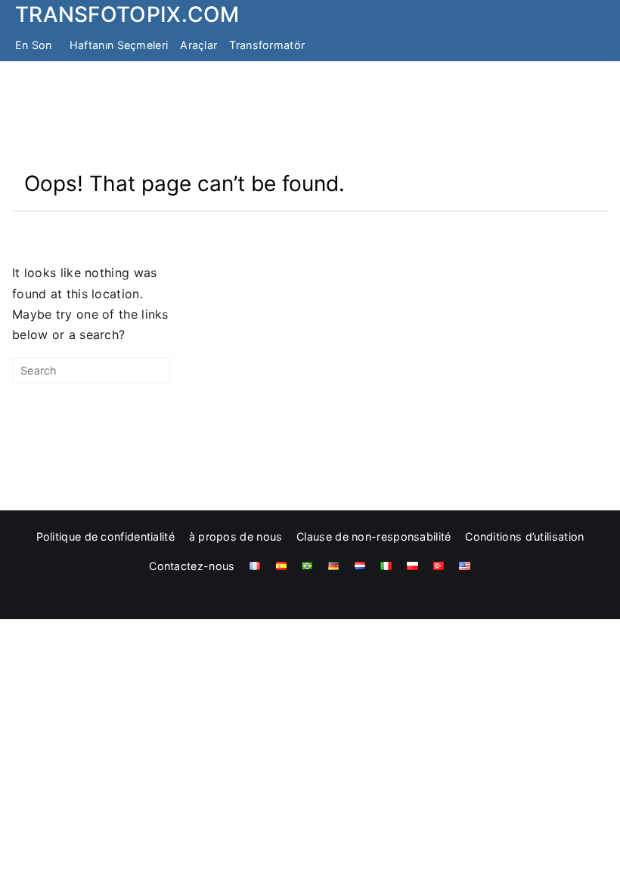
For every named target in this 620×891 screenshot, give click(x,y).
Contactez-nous (191, 566)
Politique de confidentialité (105, 536)
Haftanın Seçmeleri (119, 45)
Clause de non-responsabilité (373, 536)
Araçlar (198, 45)
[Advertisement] (310, 116)
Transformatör (267, 45)
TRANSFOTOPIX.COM (127, 14)
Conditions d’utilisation (524, 536)
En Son (33, 45)
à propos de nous (236, 536)
